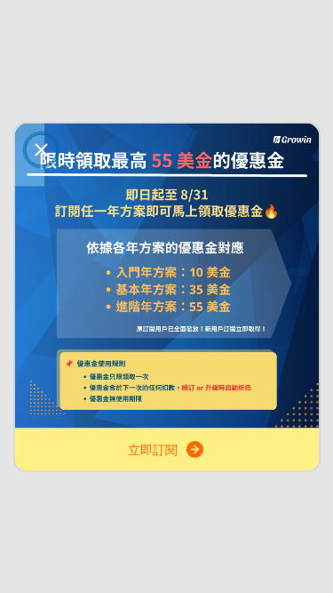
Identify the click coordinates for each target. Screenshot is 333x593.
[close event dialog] (41, 149)
